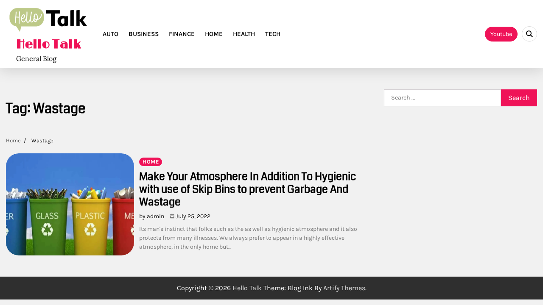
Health (244, 34)
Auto (110, 34)
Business (144, 34)
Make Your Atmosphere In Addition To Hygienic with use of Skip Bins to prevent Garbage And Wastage (247, 189)
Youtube (501, 34)
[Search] (529, 34)
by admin (151, 216)
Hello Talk (48, 44)
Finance (182, 34)
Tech (272, 34)
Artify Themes (344, 288)
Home (214, 34)
